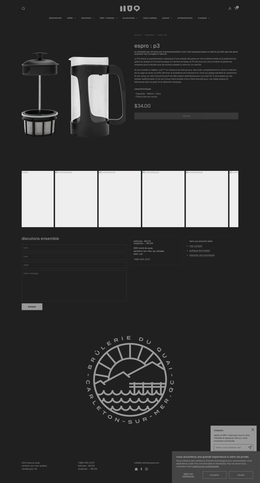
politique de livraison (199, 250)
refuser (241, 475)
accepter (214, 475)
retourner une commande (201, 255)
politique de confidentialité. (205, 466)
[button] (23, 8)
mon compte (195, 245)
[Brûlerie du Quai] (130, 8)
